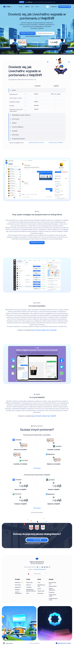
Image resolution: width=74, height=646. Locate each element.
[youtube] (42, 567)
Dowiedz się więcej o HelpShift (56, 142)
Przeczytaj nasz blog (52, 583)
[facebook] (37, 567)
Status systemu (9, 643)
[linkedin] (47, 567)
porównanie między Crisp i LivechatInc (45, 330)
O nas (39, 582)
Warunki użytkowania (52, 589)
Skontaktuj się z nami (41, 585)
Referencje (18, 582)
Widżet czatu (29, 582)
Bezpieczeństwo (53, 586)
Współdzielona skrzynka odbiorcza (31, 590)
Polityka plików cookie (52, 595)
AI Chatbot (29, 587)
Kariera (39, 588)
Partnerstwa (40, 593)
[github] (49, 567)
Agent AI (27, 6)
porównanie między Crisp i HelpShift (45, 416)
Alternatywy (18, 587)
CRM (27, 593)
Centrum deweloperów (18, 592)
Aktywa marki (41, 591)
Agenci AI (28, 584)
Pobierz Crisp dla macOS (40, 569)
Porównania (18, 584)
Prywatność (51, 592)
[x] (40, 567)
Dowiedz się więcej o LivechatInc (36, 142)
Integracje (17, 589)
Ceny (32, 6)
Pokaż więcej (37, 468)
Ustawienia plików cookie (53, 599)
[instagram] (45, 567)
